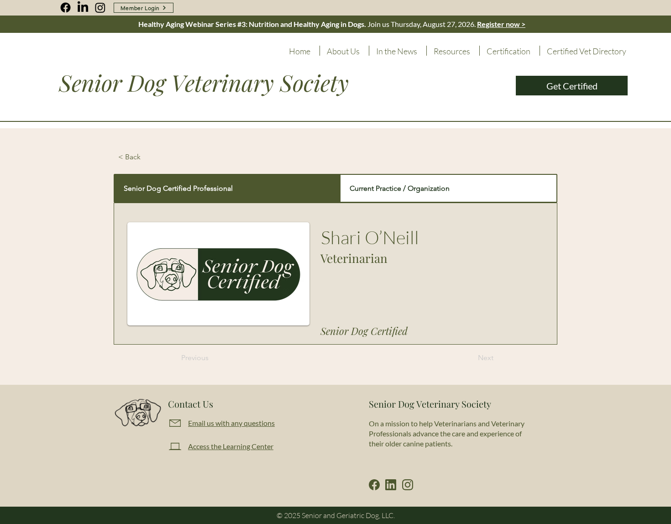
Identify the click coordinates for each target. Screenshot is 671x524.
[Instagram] (100, 7)
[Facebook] (65, 7)
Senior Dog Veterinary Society (204, 82)
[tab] (227, 188)
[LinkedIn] (82, 7)
